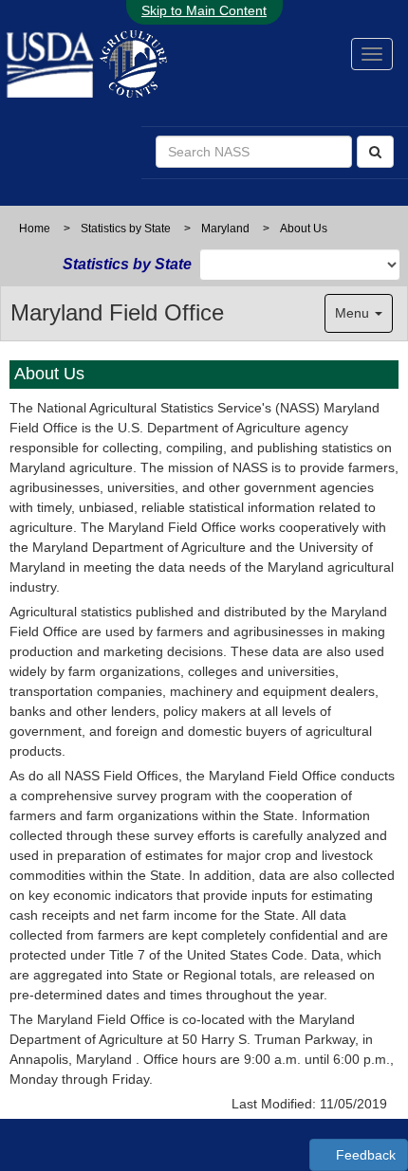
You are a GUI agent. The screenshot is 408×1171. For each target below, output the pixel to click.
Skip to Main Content (204, 10)
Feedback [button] (364, 1154)
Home (34, 228)
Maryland (225, 228)
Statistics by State (126, 228)
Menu (354, 312)
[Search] (375, 152)
